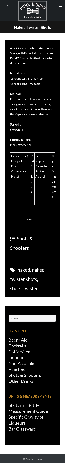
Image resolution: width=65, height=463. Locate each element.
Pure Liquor (36, 458)
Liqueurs (17, 357)
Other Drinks (21, 381)
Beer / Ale (18, 340)
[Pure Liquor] (32, 11)
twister (30, 288)
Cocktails (17, 345)
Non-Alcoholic (22, 363)
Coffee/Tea (19, 351)
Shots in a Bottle (24, 405)
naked (24, 270)
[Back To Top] (56, 454)
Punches (17, 369)
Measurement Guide (28, 411)
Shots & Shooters (25, 375)
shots (15, 288)
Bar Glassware (22, 428)
